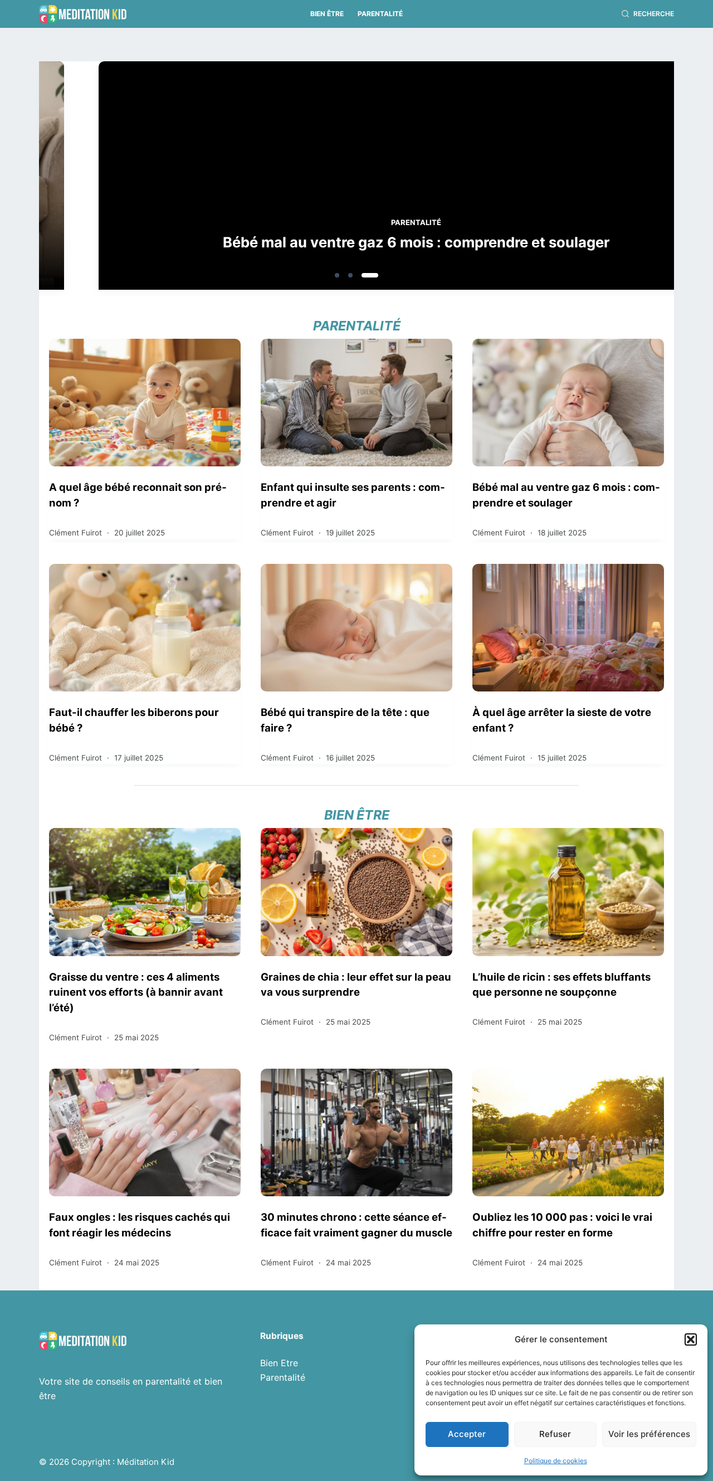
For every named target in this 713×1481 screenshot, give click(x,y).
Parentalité (380, 13)
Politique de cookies (555, 1460)
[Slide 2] (350, 275)
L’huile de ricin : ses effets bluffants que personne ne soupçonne (561, 984)
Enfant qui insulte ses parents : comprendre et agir (353, 495)
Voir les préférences (649, 1434)
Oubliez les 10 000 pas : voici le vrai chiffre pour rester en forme (562, 1225)
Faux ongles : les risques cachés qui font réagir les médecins (139, 1225)
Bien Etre (279, 1362)
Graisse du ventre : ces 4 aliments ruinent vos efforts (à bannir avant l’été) (136, 992)
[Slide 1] (337, 275)
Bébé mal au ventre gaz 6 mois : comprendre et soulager (356, 242)
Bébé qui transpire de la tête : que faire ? (345, 720)
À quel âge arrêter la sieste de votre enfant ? (561, 720)
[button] (690, 1339)
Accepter (467, 1434)
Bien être (327, 13)
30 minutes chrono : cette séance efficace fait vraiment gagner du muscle (356, 1225)
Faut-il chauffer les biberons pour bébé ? (134, 720)
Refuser (555, 1434)
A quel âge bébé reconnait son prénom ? (138, 495)
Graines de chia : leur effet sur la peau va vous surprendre (356, 984)
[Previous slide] (101, 179)
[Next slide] (611, 179)
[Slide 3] (370, 275)
